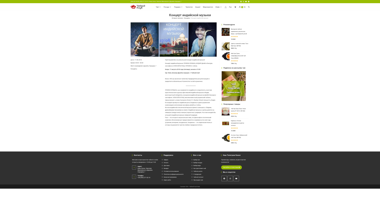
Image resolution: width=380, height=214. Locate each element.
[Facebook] (224, 178)
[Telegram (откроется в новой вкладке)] (248, 2)
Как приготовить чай (199, 168)
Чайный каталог (198, 177)
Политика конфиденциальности (173, 174)
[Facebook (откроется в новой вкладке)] (241, 2)
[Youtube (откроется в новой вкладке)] (246, 2)
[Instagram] (230, 178)
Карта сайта (167, 180)
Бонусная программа (170, 177)
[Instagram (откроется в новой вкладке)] (243, 2)
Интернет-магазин (177, 18)
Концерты (187, 18)
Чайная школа (197, 171)
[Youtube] (236, 178)
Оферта (166, 159)
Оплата (166, 162)
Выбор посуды (197, 162)
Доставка (167, 165)
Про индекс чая (198, 180)
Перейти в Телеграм (231, 167)
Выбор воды (197, 165)
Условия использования (171, 171)
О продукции (197, 174)
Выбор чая (196, 159)
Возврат (166, 168)
